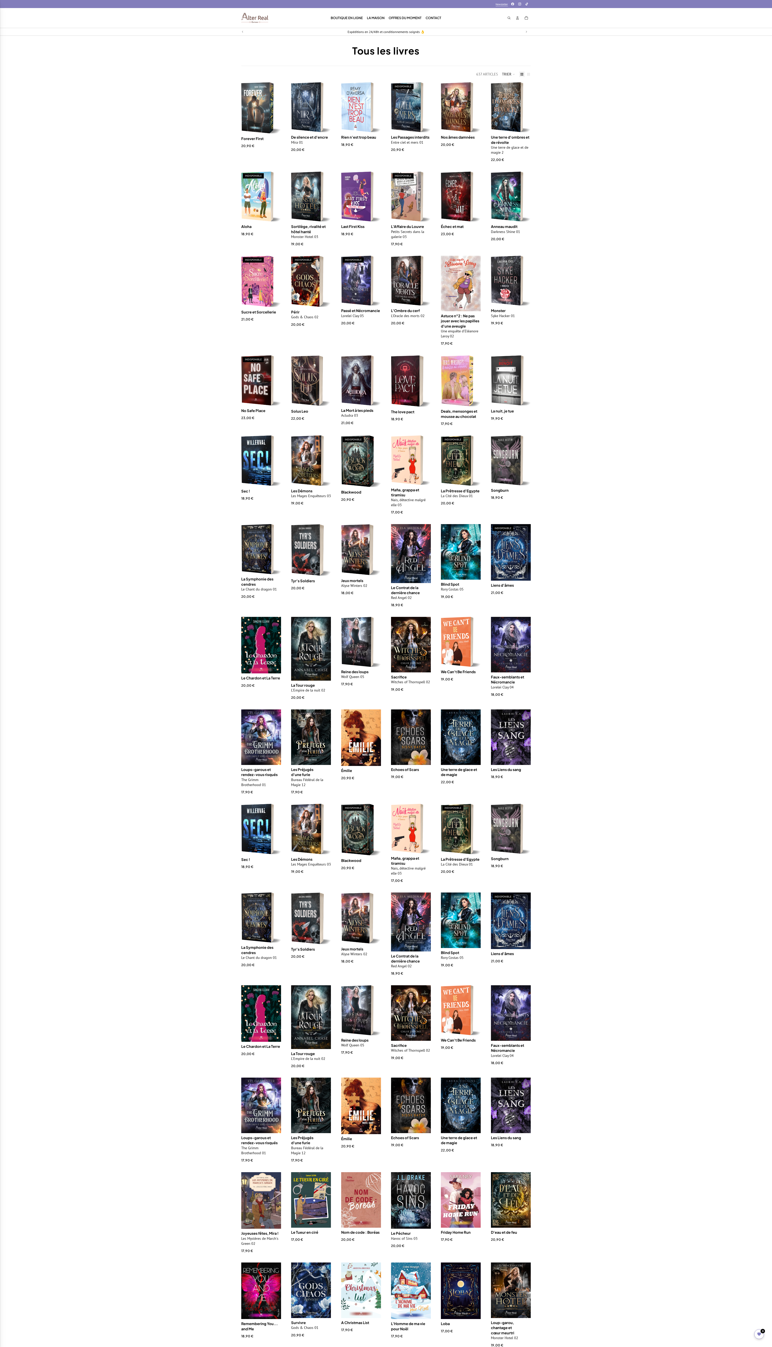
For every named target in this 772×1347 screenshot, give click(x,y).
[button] (508, 74)
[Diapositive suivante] (526, 31)
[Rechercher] (509, 17)
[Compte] (517, 17)
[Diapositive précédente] (242, 31)
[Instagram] (520, 4)
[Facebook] (512, 4)
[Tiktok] (527, 4)
